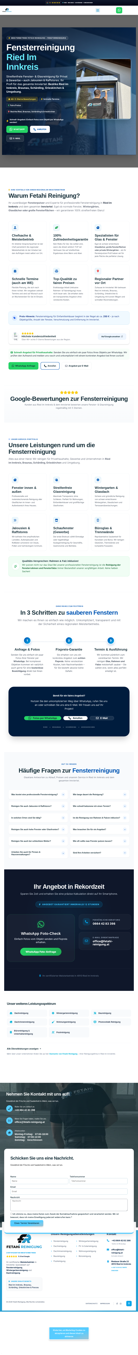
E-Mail (104, 718)
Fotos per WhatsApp (45, 718)
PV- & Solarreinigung (88, 1246)
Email (13, 1187)
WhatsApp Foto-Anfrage (41, 951)
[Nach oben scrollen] (129, 1303)
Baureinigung (59, 1256)
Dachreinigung (60, 1246)
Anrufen (52, 366)
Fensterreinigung (61, 1241)
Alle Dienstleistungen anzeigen (23, 1048)
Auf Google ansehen (110, 336)
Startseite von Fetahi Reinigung (63, 1053)
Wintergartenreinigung (88, 1241)
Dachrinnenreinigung (63, 1251)
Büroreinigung (85, 1256)
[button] (98, 10)
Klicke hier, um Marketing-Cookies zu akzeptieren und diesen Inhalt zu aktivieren (69, 1333)
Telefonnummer (77, 1176)
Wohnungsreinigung (87, 1251)
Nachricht (15, 1197)
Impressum (105, 1303)
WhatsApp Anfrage (25, 366)
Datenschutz (92, 1303)
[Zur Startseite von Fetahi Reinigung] (24, 1241)
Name (13, 1176)
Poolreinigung (59, 1261)
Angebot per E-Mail (78, 366)
